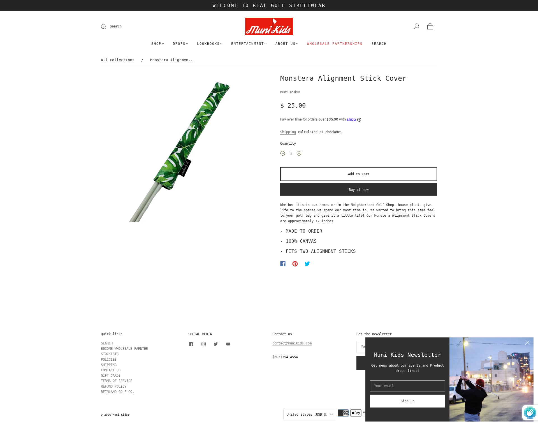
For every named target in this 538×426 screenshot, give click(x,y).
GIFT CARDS (110, 376)
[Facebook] (283, 264)
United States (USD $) (308, 414)
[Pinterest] (295, 264)
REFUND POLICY (113, 386)
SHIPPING (109, 365)
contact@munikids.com (292, 343)
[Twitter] (307, 264)
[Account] (416, 26)
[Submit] (107, 26)
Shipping (288, 132)
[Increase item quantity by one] (299, 154)
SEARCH (107, 343)
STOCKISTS (110, 354)
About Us (285, 44)
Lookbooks (208, 44)
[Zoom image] (179, 153)
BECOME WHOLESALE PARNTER (124, 349)
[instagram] (203, 344)
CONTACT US (110, 370)
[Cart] (430, 27)
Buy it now (358, 190)
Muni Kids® (290, 92)
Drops (179, 44)
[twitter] (216, 344)
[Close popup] (527, 343)
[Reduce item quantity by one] (283, 154)
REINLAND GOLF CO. (117, 392)
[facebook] (191, 344)
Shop (156, 44)
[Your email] (407, 386)
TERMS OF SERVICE (116, 381)
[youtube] (228, 344)
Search (116, 26)
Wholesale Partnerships (335, 44)
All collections (117, 60)
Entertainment (247, 44)
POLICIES (109, 360)
